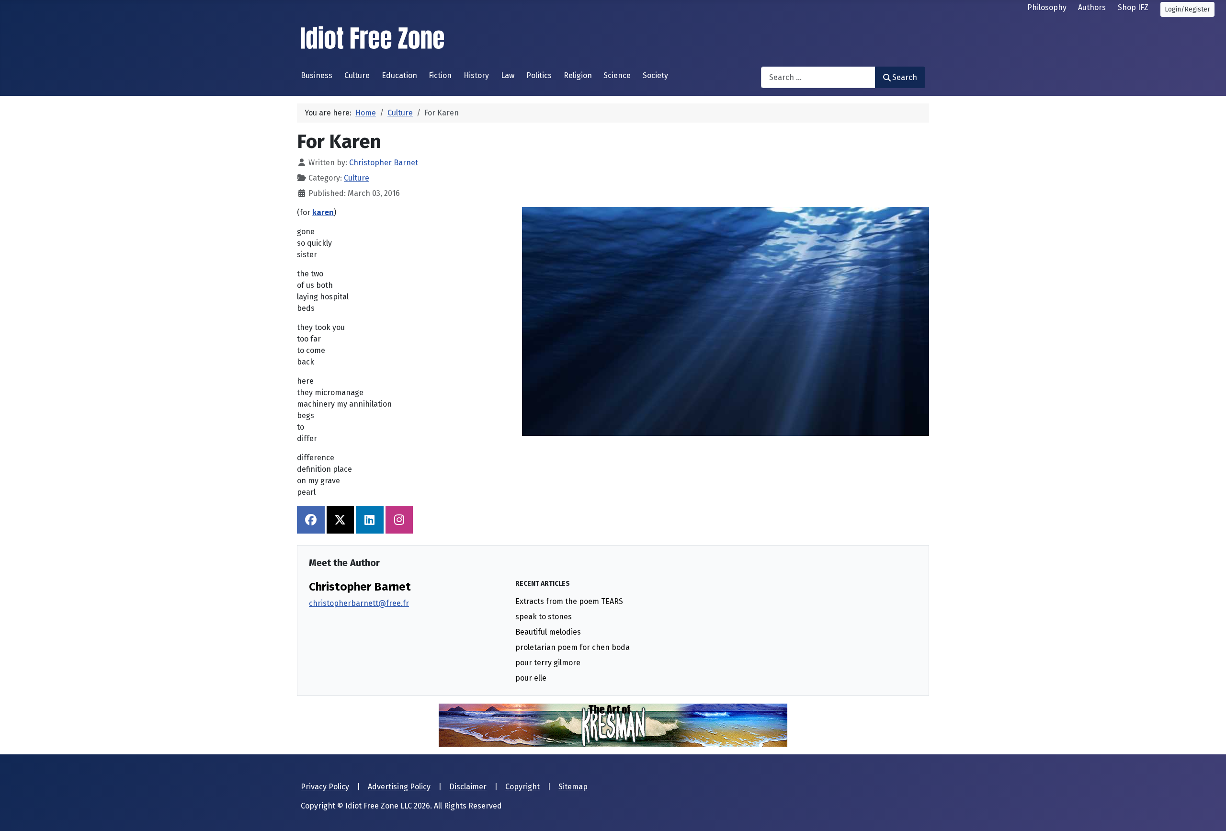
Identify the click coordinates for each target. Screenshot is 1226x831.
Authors (1092, 7)
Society (655, 75)
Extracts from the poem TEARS (569, 601)
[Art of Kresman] (613, 724)
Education (399, 75)
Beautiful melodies (548, 632)
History (476, 75)
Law (507, 75)
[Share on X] (340, 520)
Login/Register (1187, 9)
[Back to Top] (1209, 813)
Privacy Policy (325, 786)
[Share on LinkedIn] (370, 520)
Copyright (522, 786)
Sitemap (573, 786)
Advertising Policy (399, 786)
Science (617, 75)
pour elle (530, 678)
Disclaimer (468, 786)
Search (904, 77)
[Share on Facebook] (311, 520)
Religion (578, 75)
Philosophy (1047, 7)
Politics (539, 75)
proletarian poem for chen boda (572, 647)
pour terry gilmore (547, 662)
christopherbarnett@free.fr (359, 603)
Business (316, 75)
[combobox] (818, 77)
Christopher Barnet (360, 586)
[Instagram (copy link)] (399, 520)
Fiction (440, 75)
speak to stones (543, 616)
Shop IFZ (1133, 7)
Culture (357, 75)
